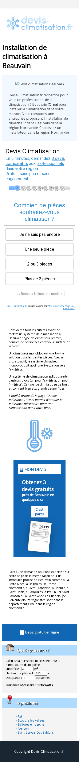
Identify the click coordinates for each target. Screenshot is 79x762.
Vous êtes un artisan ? (69, 307)
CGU (9, 306)
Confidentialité (20, 306)
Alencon (23, 728)
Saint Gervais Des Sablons (36, 732)
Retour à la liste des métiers (41, 294)
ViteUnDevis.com (55, 306)
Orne (53, 104)
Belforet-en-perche (31, 724)
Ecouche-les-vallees (31, 720)
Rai (20, 716)
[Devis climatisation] (39, 36)
